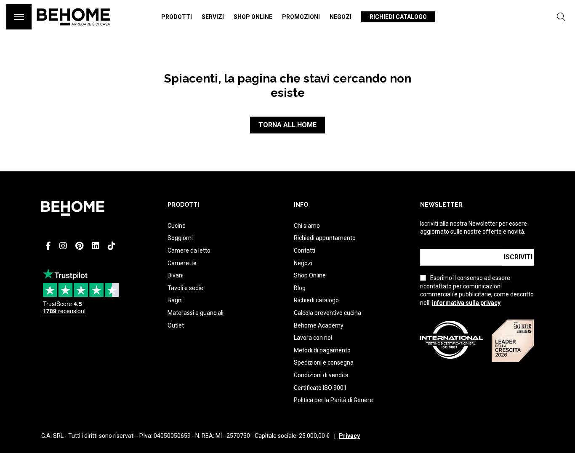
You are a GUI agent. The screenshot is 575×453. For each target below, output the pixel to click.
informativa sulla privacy (466, 302)
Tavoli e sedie (185, 288)
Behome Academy (318, 325)
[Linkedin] (96, 245)
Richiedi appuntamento (325, 237)
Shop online (253, 16)
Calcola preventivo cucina (327, 312)
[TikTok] (112, 245)
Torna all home (287, 125)
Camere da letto (189, 250)
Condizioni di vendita (321, 375)
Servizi (213, 16)
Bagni (175, 300)
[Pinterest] (79, 245)
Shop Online (310, 275)
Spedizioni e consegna (324, 362)
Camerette (182, 263)
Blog (300, 288)
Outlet (176, 325)
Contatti (304, 250)
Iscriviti (518, 257)
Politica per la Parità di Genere (333, 400)
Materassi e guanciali (196, 312)
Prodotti (176, 16)
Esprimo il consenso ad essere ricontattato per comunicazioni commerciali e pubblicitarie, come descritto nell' (477, 290)
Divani (176, 275)
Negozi (340, 16)
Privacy (349, 435)
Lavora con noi (313, 337)
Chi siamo (307, 225)
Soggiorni (180, 237)
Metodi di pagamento (322, 350)
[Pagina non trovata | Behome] (73, 29)
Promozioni (301, 16)
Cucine (177, 225)
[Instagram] (63, 245)
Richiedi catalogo (398, 16)
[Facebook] (48, 245)
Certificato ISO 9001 (320, 387)
